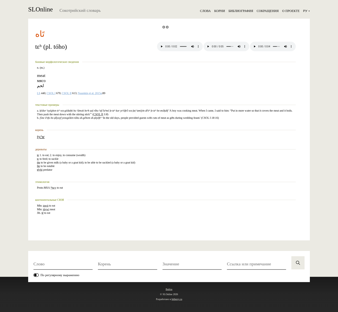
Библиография (241, 10)
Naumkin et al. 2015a (90, 93)
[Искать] (298, 262)
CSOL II (66, 93)
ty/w (41, 136)
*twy (53, 187)
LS (38, 93)
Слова (205, 10)
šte (38, 166)
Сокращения (268, 10)
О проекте (291, 10)
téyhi (39, 169)
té (42, 212)
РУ (305, 10)
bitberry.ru (177, 299)
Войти (169, 289)
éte (38, 162)
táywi (46, 209)
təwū (45, 205)
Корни (219, 10)
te (38, 155)
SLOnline (40, 9)
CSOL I (51, 93)
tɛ (38, 158)
